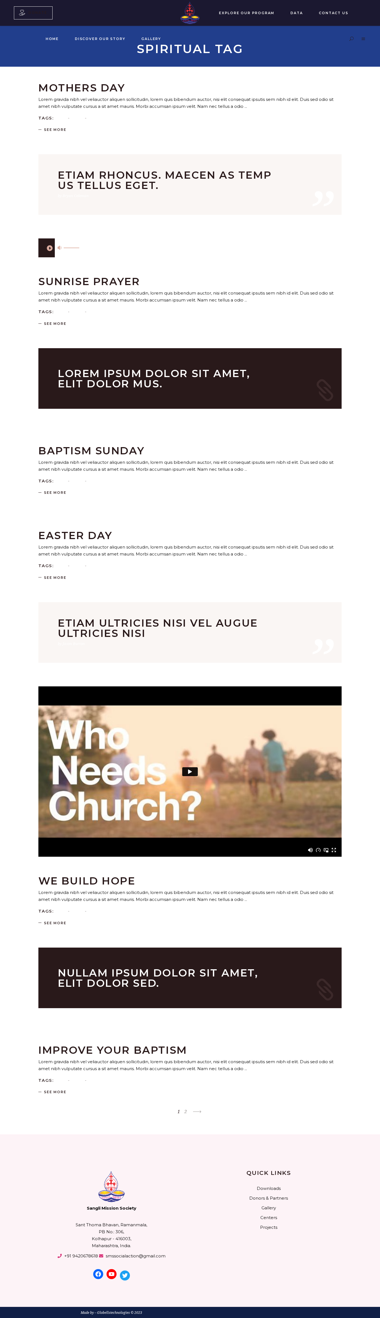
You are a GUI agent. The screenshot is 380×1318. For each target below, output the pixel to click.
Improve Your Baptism (112, 1050)
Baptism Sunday (91, 450)
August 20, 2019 (105, 441)
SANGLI (83, 78)
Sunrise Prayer (89, 281)
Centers (268, 1217)
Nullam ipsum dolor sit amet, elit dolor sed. (158, 977)
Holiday (44, 526)
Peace (61, 118)
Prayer (77, 118)
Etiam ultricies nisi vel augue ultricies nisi (158, 628)
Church (44, 1040)
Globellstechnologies (113, 1312)
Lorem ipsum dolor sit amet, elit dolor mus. (154, 378)
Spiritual (96, 118)
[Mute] (59, 247)
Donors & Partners (268, 1198)
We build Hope (86, 880)
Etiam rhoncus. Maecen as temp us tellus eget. (165, 180)
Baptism (45, 78)
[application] (46, 247)
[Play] (49, 247)
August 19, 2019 (104, 871)
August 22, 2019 (105, 272)
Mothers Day (81, 87)
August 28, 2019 (105, 78)
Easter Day (75, 535)
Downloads (269, 1188)
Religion (61, 78)
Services (60, 871)
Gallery (268, 1207)
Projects (268, 1227)
